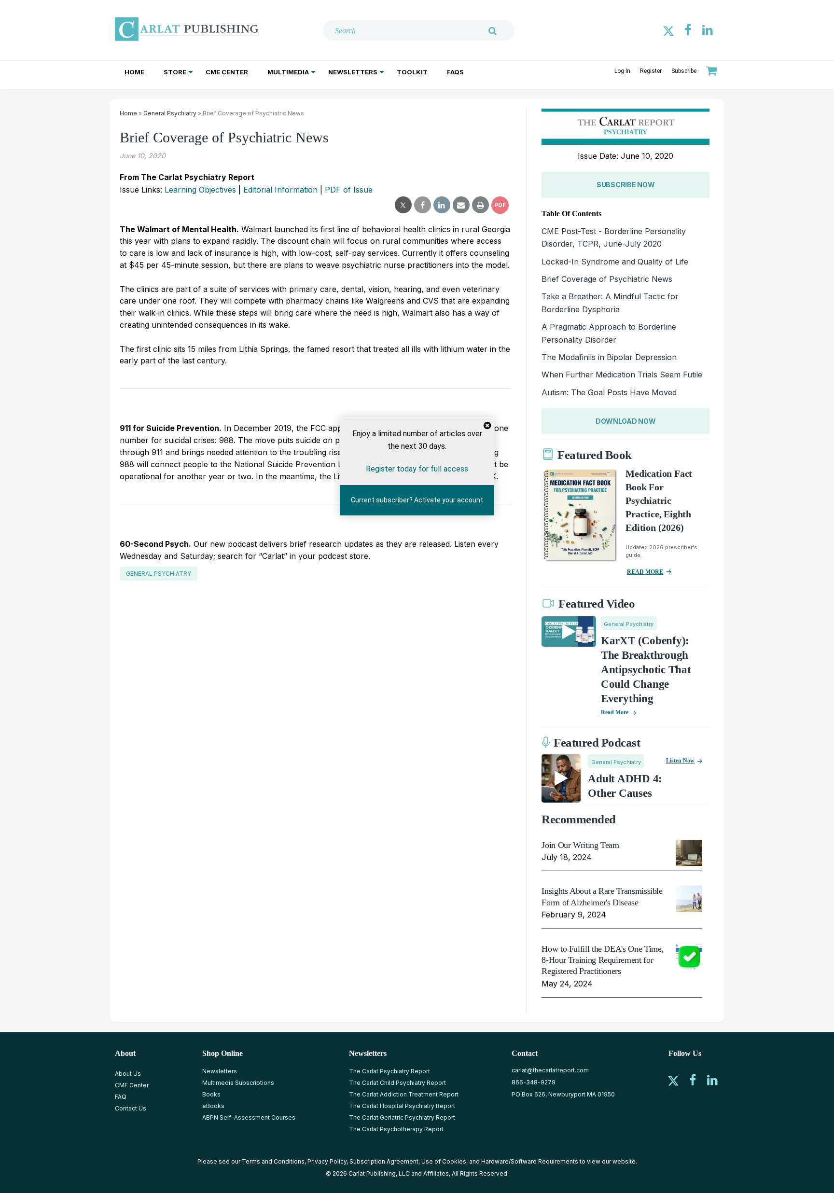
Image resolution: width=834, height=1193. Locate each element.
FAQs (455, 72)
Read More (614, 712)
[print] (480, 205)
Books (211, 1094)
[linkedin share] (441, 205)
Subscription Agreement (383, 1161)
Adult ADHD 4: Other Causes (625, 786)
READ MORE (645, 572)
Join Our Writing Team (580, 845)
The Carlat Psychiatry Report (389, 1071)
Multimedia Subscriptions (238, 1082)
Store (175, 72)
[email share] (461, 205)
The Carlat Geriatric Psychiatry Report (402, 1117)
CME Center (227, 72)
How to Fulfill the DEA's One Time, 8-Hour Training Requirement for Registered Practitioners (603, 960)
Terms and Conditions (273, 1161)
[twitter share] (403, 205)
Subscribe (683, 71)
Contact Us (130, 1108)
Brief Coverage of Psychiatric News (607, 279)
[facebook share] (422, 205)
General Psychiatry (169, 113)
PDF (500, 204)
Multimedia (288, 72)
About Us (128, 1073)
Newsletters (352, 72)
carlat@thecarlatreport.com (550, 1070)
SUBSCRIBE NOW (625, 184)
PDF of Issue (349, 189)
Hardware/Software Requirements (529, 1161)
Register (651, 71)
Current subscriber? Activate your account (417, 500)
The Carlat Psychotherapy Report (396, 1129)
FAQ (120, 1096)
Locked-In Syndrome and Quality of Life (615, 261)
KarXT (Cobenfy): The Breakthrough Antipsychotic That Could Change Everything (646, 670)
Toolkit (412, 72)
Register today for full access (417, 468)
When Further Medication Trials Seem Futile (622, 374)
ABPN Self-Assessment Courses (248, 1117)
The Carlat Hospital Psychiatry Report (402, 1106)
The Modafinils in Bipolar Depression (609, 357)
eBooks (213, 1106)
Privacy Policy (327, 1161)
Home (134, 72)
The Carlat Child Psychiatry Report (397, 1082)
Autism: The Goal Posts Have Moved (609, 392)
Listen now (680, 760)
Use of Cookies (443, 1161)
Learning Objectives (200, 189)
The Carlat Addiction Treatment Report (404, 1094)
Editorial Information (280, 189)
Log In (622, 71)
